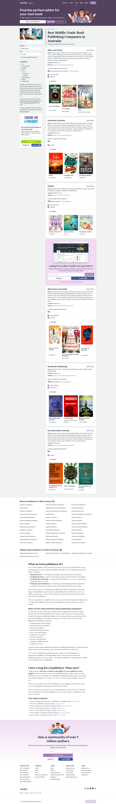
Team (36, 770)
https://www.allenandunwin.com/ (63, 65)
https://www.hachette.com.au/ (62, 135)
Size (21, 51)
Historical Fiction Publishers (54, 520)
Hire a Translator (24, 779)
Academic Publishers (26, 505)
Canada (24, 68)
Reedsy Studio (70, 768)
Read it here (75, 701)
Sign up (50, 21)
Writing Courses (55, 772)
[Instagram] (88, 788)
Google (25, 145)
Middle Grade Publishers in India (29, 556)
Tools (76, 3)
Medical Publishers (51, 527)
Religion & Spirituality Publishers (55, 533)
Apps (30, 3)
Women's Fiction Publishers (54, 542)
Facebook (35, 145)
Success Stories (40, 777)
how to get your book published (29, 101)
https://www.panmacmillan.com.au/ (64, 445)
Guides (53, 770)
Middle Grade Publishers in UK (29, 553)
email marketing (72, 579)
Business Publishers (77, 508)
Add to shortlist (90, 50)
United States (26, 66)
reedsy (24, 2)
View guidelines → (74, 71)
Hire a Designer (24, 772)
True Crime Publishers (26, 542)
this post (45, 678)
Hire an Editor (24, 770)
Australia (24, 72)
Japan (23, 79)
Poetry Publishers (77, 530)
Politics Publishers (25, 533)
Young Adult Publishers (78, 542)
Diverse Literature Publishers (28, 514)
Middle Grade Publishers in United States (58, 553)
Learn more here (67, 706)
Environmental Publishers (27, 517)
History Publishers (77, 520)
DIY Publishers (50, 514)
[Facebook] (93, 788)
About (86, 3)
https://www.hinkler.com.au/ (61, 195)
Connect (65, 3)
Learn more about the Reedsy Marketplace (71, 282)
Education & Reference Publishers (82, 514)
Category (22, 45)
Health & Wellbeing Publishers (28, 520)
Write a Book (69, 770)
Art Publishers (24, 508)
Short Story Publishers (78, 536)
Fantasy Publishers (51, 517)
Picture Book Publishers (53, 530)
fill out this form (24, 111)
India (23, 70)
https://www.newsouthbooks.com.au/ (64, 375)
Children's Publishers (26, 511)
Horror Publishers (25, 523)
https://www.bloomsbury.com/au (63, 305)
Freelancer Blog (55, 779)
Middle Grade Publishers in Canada (82, 553)
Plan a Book (69, 772)
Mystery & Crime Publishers (80, 527)
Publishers (84, 775)
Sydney (25, 75)
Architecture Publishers (79, 505)
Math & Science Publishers (28, 527)
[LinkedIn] (90, 788)
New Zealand (25, 77)
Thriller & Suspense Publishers (55, 539)
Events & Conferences (57, 775)
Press (36, 772)
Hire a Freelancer (25, 768)
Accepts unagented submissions (29, 57)
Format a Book (70, 775)
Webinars (53, 777)
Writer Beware (56, 678)
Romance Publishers (78, 533)
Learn (71, 3)
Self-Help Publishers (52, 536)
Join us (93, 2)
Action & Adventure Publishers (55, 505)
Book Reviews (85, 768)
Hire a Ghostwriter (25, 777)
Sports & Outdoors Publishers (28, 539)
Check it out (60, 704)
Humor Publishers (51, 523)
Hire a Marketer (24, 775)
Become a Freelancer (41, 775)
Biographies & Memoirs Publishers (56, 508)
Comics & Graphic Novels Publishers (56, 511)
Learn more (60, 21)
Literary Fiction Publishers (79, 523)
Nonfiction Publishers (26, 530)
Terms (21, 793)
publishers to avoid (29, 103)
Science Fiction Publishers (27, 536)
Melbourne (26, 73)
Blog (81, 3)
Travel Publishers (77, 539)
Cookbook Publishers (78, 511)
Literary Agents (86, 772)
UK (22, 64)
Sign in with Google (32, 21)
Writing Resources (71, 777)
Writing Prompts (86, 770)
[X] (85, 788)
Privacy (26, 793)
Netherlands (25, 81)
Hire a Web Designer (26, 781)
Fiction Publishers (77, 517)
